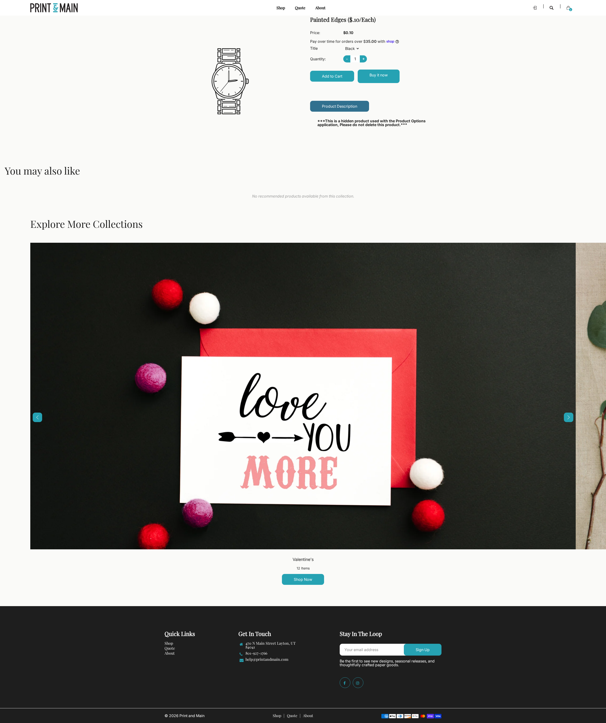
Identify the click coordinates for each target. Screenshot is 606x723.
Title (314, 48)
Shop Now (303, 579)
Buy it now (379, 75)
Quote (170, 648)
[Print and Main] (54, 7)
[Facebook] (345, 684)
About (170, 653)
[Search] (552, 7)
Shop (169, 643)
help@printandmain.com (266, 659)
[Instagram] (358, 684)
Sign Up (423, 649)
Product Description (339, 106)
